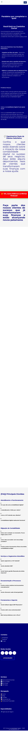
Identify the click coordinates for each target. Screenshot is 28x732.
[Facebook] (2, 653)
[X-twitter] (6, 653)
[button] (1, 179)
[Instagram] (14, 653)
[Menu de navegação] (25, 2)
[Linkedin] (10, 653)
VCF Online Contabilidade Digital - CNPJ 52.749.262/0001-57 (14, 729)
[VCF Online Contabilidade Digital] (5, 2)
